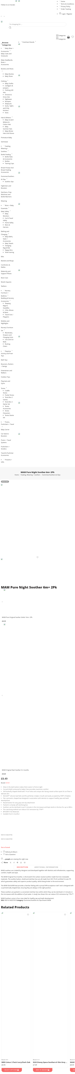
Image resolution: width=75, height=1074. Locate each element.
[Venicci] (33, 447)
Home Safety (9, 223)
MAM (8, 783)
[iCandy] (33, 186)
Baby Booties (9, 74)
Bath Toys (4, 360)
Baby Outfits (9, 83)
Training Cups (9, 163)
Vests (6, 113)
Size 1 (6, 1051)
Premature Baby (6, 137)
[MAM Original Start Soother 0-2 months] (2, 696)
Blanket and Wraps (7, 261)
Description (22, 867)
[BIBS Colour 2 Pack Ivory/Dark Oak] (16, 984)
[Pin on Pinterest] (17, 862)
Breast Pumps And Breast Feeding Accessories (7, 170)
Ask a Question (10, 854)
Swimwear (4, 142)
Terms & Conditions (67, 4)
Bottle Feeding (6, 154)
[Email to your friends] (24, 862)
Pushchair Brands (28, 42)
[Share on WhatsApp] (21, 862)
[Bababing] (33, 58)
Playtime (8, 351)
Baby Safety (5, 211)
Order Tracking (66, 9)
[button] (42, 1070)
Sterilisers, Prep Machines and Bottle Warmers (6, 194)
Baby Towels (9, 243)
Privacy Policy (65, 6)
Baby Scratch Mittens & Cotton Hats (8, 122)
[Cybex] (33, 89)
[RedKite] (33, 416)
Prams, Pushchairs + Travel (7, 423)
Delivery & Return (11, 852)
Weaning (4, 201)
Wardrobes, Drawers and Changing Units (8, 335)
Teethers (4, 286)
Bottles (7, 161)
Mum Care (4, 278)
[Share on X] (10, 862)
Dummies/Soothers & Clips (51, 475)
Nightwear (8, 99)
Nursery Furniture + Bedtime (5, 293)
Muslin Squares (6, 282)
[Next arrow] (7, 483)
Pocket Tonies (9, 395)
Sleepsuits (8, 104)
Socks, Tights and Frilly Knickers (8, 108)
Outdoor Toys (5, 377)
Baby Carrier (5, 429)
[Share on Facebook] (14, 862)
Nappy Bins (9, 250)
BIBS (7, 1059)
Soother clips (9, 181)
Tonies (3, 388)
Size (3, 1049)
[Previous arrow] (3, 483)
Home (63, 1)
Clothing (4, 81)
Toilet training (9, 252)
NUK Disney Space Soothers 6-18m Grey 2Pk (50, 1062)
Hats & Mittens (6, 118)
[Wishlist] (72, 37)
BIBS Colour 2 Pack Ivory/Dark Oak (16, 1062)
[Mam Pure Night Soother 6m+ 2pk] (37, 520)
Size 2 (6, 1054)
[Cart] (68, 37)
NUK (38, 1059)
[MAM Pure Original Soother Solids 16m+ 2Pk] (2, 602)
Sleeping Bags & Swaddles (7, 305)
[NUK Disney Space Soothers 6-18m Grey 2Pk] (50, 984)
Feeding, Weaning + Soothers (6, 148)
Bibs (2, 257)
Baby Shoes (9, 76)
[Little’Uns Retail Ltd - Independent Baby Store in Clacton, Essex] (8, 21)
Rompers (8, 101)
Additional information (46, 867)
